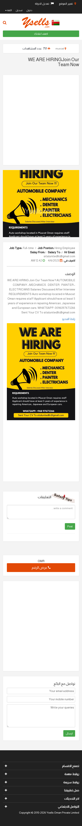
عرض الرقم (40, 568)
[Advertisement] (41, 120)
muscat (60, 48)
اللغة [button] (9, 10)
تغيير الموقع (66, 3)
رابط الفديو (68, 319)
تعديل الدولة (42, 3)
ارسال (69, 733)
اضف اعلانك (41, 33)
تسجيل (19, 10)
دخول (29, 10)
